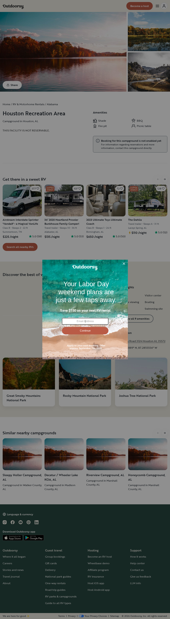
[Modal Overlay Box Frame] (85, 309)
